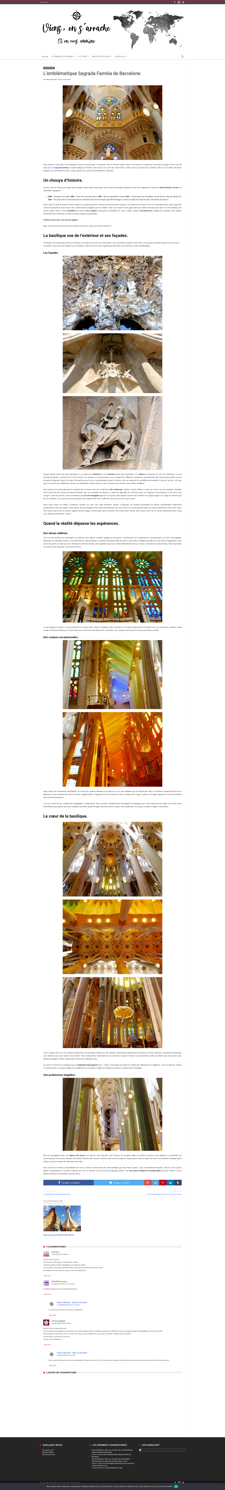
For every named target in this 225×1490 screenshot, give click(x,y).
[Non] (222, 1486)
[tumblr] (178, 1182)
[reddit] (155, 1182)
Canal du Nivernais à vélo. (114, 1468)
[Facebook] (174, 2)
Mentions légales (48, 1452)
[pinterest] (163, 1182)
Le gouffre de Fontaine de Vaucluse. (57, 1192)
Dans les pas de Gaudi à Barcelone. (58, 1235)
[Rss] (183, 2)
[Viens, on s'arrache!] (112, 7)
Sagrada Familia (61, 167)
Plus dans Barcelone (52, 1201)
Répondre (47, 1276)
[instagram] (179, 2)
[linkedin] (170, 1182)
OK (176, 1486)
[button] (112, 122)
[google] (148, 1182)
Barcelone (49, 68)
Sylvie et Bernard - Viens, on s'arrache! (58, 79)
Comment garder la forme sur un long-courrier (164, 1192)
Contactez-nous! (48, 1450)
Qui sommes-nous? (48, 1454)
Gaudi (88, 170)
